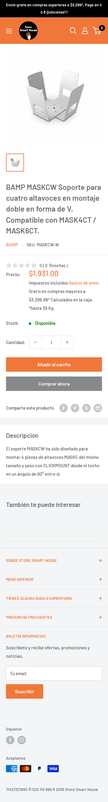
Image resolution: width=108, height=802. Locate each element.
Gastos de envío (84, 282)
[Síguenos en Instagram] (21, 740)
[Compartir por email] (98, 407)
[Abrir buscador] (73, 30)
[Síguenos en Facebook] (10, 740)
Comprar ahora (54, 383)
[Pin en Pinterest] (75, 407)
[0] (97, 30)
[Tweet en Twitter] (86, 407)
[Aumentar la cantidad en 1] (67, 342)
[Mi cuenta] (85, 30)
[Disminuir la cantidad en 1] (35, 342)
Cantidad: (15, 342)
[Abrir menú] (9, 31)
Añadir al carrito (54, 364)
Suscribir (24, 691)
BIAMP (12, 244)
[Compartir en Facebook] (63, 407)
